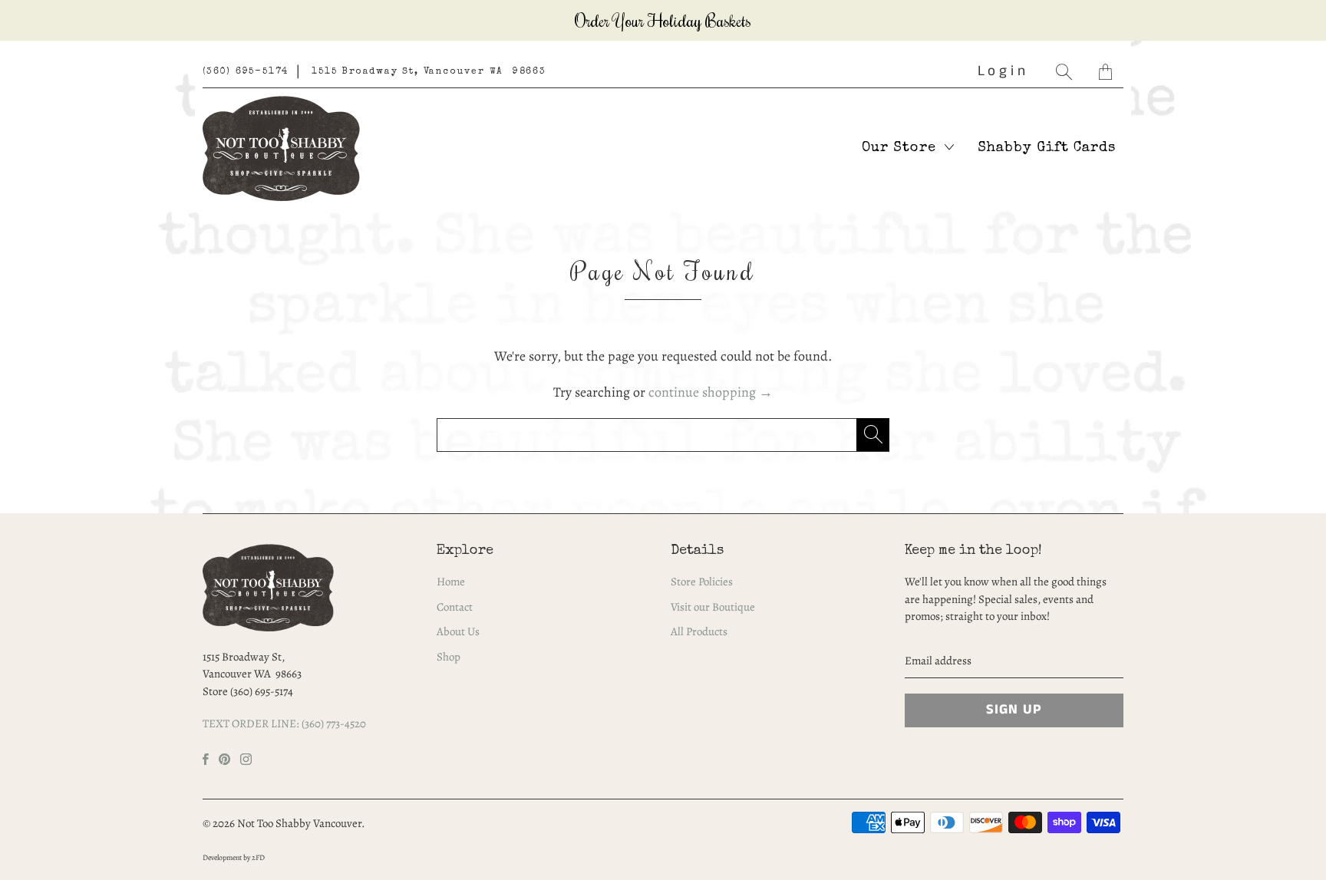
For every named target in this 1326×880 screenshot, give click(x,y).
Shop (448, 656)
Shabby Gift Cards (1047, 148)
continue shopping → (710, 392)
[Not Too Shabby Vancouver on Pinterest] (224, 759)
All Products (699, 631)
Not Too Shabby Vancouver (299, 823)
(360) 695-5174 (246, 72)
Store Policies (702, 581)
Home (451, 581)
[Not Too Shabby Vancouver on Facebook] (206, 759)
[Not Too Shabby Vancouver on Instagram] (246, 759)
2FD (258, 857)
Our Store (901, 148)
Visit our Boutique (713, 607)
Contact (455, 607)
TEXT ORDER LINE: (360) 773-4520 (284, 723)
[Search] (1066, 71)
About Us (458, 631)
